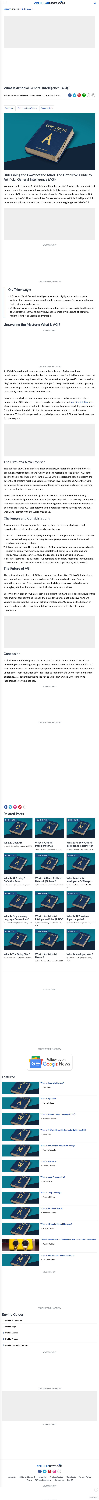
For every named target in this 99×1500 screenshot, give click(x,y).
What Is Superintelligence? (52, 1083)
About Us (12, 1477)
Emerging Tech (47, 108)
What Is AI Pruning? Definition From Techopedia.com (14, 881)
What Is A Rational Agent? (51, 1208)
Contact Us (59, 1480)
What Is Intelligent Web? (80, 954)
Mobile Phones (11, 1339)
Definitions (9, 108)
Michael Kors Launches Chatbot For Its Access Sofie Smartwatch (68, 1240)
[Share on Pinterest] (79, 95)
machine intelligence (81, 402)
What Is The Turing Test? (17, 954)
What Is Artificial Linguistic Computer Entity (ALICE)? (63, 1130)
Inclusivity (42, 1477)
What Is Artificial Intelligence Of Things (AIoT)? (78, 881)
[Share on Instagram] (15, 807)
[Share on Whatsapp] (84, 95)
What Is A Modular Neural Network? (56, 1224)
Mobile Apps (10, 1327)
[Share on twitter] (74, 95)
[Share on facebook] (70, 95)
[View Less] (25, 807)
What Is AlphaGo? (48, 1099)
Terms (29, 1480)
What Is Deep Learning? (50, 1193)
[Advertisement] (45, 1493)
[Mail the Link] (93, 95)
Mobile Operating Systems (16, 1345)
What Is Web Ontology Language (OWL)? (58, 1114)
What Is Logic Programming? (52, 1177)
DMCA (70, 1480)
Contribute (71, 1477)
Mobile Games (11, 1333)
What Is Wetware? (48, 1161)
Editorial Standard (27, 1477)
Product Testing (56, 1477)
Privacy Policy (85, 1477)
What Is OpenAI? (13, 843)
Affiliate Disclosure (43, 1480)
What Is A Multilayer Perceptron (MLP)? (57, 1146)
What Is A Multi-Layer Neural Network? (57, 1255)
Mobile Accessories (13, 1320)
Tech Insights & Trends (27, 108)
